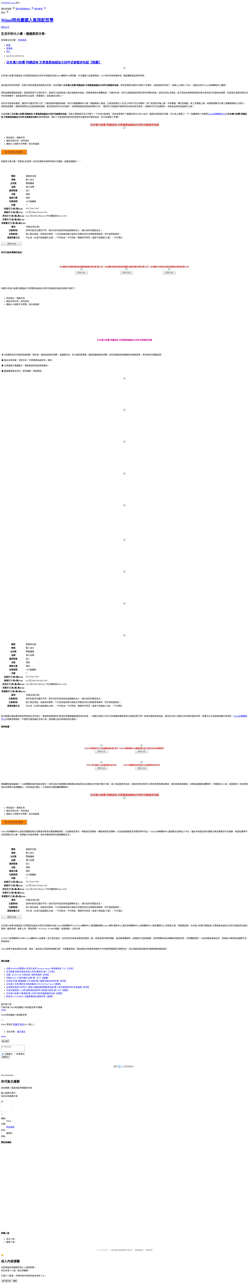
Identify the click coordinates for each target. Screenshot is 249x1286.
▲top (3, 1036)
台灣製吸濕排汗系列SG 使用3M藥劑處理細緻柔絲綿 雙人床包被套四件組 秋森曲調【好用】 (48, 987)
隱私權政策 (139, 1250)
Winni (3, 1010)
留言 (22, 1024)
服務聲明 (149, 1250)
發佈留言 (5, 1057)
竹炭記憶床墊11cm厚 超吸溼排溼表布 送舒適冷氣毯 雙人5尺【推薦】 (37, 990)
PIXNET (105, 1250)
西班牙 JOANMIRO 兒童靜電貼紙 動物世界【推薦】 (30, 996)
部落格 (9, 48)
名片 (8, 51)
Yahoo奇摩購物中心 (216, 114)
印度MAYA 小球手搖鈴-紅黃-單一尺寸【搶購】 (27, 978)
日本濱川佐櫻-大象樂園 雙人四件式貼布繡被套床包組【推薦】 (34, 993)
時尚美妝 (22, 40)
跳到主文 (5, 27)
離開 (15, 1281)
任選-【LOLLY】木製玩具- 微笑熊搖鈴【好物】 (28, 975)
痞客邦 (16, 1024)
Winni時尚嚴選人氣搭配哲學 (27, 20)
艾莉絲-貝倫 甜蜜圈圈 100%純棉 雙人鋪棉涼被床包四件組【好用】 (36, 981)
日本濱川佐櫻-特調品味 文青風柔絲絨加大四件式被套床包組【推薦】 (53, 62)
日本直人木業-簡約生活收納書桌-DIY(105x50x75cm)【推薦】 (34, 984)
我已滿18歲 (6, 1281)
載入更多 (5, 1041)
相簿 (8, 45)
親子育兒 (21, 1032)
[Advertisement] (124, 1185)
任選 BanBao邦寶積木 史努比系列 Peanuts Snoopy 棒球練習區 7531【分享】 (40, 968)
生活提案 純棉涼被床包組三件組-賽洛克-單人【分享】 (31, 972)
